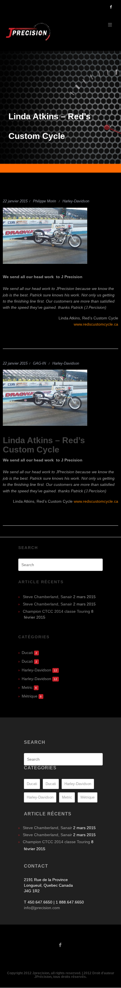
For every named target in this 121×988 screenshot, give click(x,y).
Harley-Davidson (75, 201)
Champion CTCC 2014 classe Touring (56, 611)
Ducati (27, 652)
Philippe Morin (44, 201)
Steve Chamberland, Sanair (47, 596)
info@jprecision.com (42, 907)
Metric (27, 687)
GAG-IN (39, 363)
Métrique (29, 696)
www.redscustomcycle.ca (96, 324)
